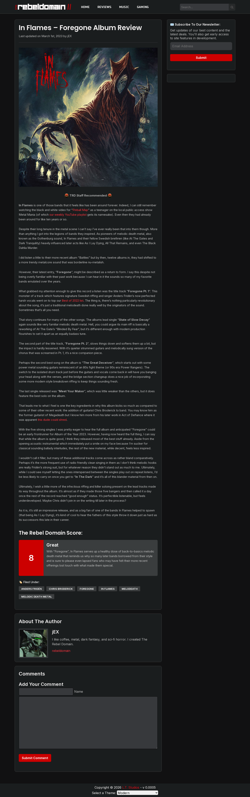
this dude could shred (52, 420)
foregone (87, 588)
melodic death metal (36, 596)
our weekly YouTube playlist (68, 214)
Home (85, 7)
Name (78, 691)
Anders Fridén (31, 588)
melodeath (130, 588)
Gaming (143, 7)
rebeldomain (61, 651)
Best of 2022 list (72, 300)
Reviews (104, 7)
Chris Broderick (61, 588)
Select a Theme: (104, 793)
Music (124, 7)
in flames (108, 588)
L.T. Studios (130, 787)
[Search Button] (232, 7)
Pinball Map (80, 210)
